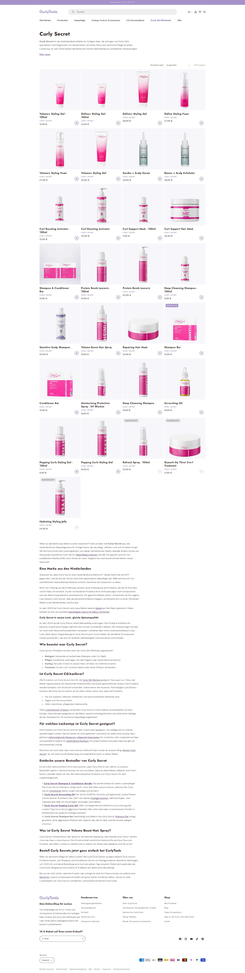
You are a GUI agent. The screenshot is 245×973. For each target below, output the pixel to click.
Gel (70, 809)
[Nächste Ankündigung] (207, 2)
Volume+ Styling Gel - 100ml (53, 115)
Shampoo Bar (172, 347)
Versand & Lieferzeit (90, 921)
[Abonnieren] (82, 939)
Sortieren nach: (157, 65)
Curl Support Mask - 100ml (139, 229)
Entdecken (62, 20)
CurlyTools (50, 969)
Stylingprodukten (99, 798)
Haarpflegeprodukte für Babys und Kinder (88, 612)
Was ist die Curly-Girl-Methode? (179, 917)
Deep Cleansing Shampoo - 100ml (180, 290)
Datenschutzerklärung (78, 969)
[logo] (48, 12)
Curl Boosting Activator (95, 229)
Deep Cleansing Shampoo (138, 403)
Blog (166, 908)
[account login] (195, 12)
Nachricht (44, 877)
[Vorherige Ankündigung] (38, 2)
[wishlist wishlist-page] (200, 12)
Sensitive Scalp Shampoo (55, 347)
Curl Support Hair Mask (178, 229)
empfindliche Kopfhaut (77, 741)
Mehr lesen (45, 54)
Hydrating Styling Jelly (53, 521)
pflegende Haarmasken (88, 737)
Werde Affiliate (129, 917)
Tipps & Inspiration (173, 912)
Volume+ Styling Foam (53, 173)
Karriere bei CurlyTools (133, 912)
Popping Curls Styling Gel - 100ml (56, 464)
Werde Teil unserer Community (137, 921)
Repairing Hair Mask (135, 347)
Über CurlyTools (130, 903)
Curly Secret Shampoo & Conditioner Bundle (68, 783)
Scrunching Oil (173, 403)
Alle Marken (45, 20)
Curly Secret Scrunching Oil (59, 794)
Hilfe (179, 20)
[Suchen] (73, 12)
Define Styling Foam (176, 114)
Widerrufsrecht (88, 917)
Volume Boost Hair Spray (96, 347)
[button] (204, 12)
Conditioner (55, 791)
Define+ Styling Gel (135, 114)
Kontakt (84, 912)
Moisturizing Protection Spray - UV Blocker (95, 405)
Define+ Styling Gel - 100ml (94, 115)
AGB (90, 969)
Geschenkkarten (88, 908)
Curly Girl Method (91, 680)
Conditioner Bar (49, 403)
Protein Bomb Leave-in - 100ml (95, 290)
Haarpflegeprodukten (86, 554)
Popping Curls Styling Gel (97, 462)
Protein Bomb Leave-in (136, 288)
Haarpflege (79, 20)
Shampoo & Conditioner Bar (54, 290)
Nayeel (98, 608)
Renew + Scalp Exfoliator (179, 173)
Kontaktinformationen (121, 969)
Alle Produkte (170, 903)
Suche (167, 921)
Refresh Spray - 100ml (136, 462)
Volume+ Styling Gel (93, 173)
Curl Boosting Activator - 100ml (55, 230)
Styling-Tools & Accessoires (106, 20)
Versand (97, 969)
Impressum (106, 969)
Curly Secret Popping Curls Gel (61, 805)
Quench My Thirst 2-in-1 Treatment (178, 464)
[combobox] (122, 12)
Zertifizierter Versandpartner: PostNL (139, 908)
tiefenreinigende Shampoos (62, 737)
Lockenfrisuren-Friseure (57, 710)
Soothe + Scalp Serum (136, 173)
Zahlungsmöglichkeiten (91, 903)
